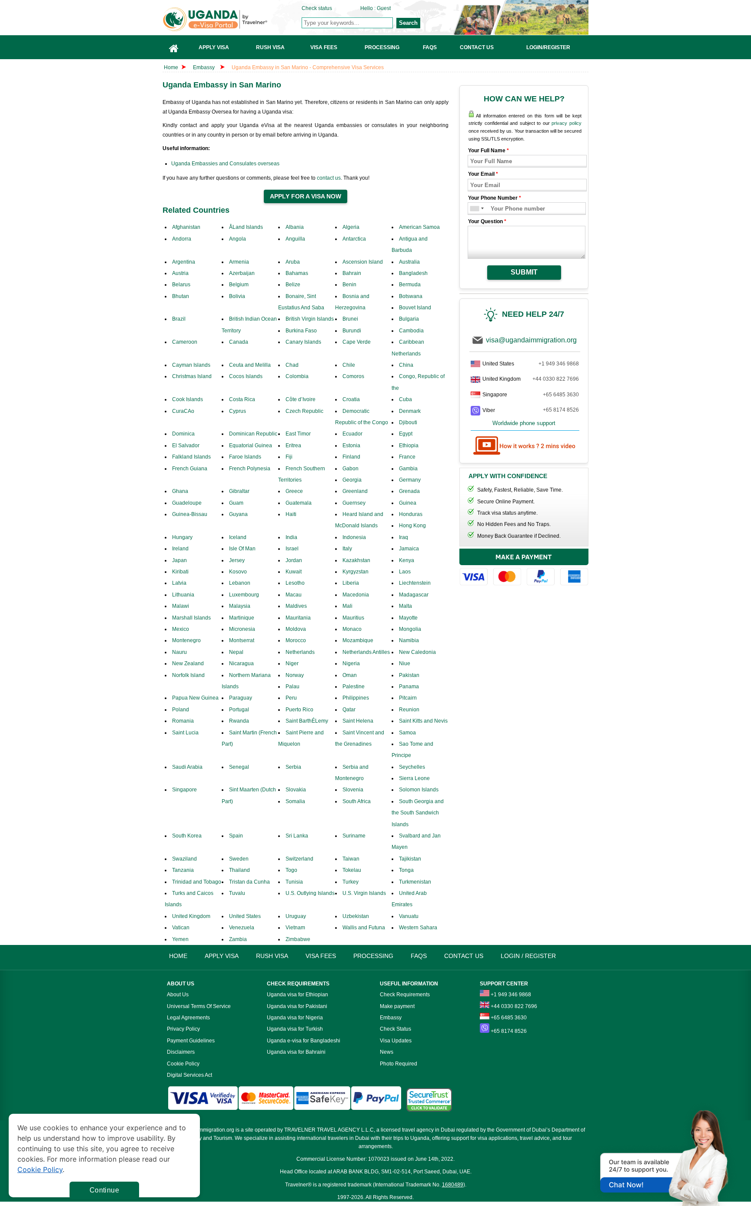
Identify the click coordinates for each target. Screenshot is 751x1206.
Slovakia (296, 790)
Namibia (409, 640)
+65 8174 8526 (561, 410)
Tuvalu (237, 893)
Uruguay (296, 916)
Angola (237, 239)
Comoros (353, 376)
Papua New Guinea (195, 698)
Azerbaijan (242, 273)
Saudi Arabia (187, 767)
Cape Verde (356, 342)
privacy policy (567, 123)
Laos (405, 572)
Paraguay (240, 698)
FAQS (419, 955)
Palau (292, 686)
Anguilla (295, 239)
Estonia (351, 445)
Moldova (296, 629)
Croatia (351, 399)
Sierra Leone (414, 778)
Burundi (351, 331)
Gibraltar (239, 491)
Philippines (355, 698)
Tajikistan (410, 859)
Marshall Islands (191, 618)
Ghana (180, 491)
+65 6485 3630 (561, 395)
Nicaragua (241, 663)
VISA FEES (321, 955)
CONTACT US (463, 955)
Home (171, 67)
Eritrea (293, 445)
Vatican (180, 928)
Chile (348, 365)
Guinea (407, 503)
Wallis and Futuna (363, 928)
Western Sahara (418, 928)
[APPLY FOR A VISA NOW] (305, 197)
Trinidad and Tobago (196, 882)
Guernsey (354, 503)
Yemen (180, 939)
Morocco (296, 640)
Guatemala (299, 503)
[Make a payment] (523, 568)
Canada (238, 342)
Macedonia (355, 595)
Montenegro (186, 640)
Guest (384, 8)
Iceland (237, 537)
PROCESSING (373, 955)
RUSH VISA (272, 955)
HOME (178, 955)
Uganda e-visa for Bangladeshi (303, 1041)
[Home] (174, 47)
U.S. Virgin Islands (364, 893)
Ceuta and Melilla (250, 365)
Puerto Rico (299, 710)
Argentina (183, 262)
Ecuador (352, 434)
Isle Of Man (242, 549)
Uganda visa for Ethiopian (297, 995)
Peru (291, 698)
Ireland (180, 549)
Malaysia (239, 606)
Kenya (406, 560)
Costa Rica (242, 399)
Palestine (353, 686)
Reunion (409, 710)
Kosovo (238, 572)
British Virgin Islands (310, 319)
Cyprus (237, 411)
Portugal (239, 710)
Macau (294, 595)
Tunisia (294, 882)
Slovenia (352, 790)
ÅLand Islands (246, 227)
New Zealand (188, 663)
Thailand (239, 870)
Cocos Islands (246, 376)
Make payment (397, 1006)
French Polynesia (249, 469)
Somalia (295, 801)
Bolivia (237, 296)
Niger (292, 663)
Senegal (239, 767)
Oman (349, 675)
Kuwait (294, 572)
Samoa (407, 733)
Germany (410, 480)
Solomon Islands (419, 790)
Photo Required (398, 1064)
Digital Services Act (189, 1075)
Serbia (293, 767)
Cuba (405, 399)
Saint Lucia (185, 733)
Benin (349, 284)
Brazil (179, 319)
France (407, 457)
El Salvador (185, 445)
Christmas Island (192, 376)
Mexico (180, 629)
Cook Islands (187, 399)
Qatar (349, 710)
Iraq (403, 537)
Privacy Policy (183, 1029)
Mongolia (410, 629)
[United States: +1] (474, 208)
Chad (292, 365)
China (406, 365)
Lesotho (295, 583)
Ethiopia (409, 445)
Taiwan (350, 859)
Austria (180, 273)
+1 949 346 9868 (558, 364)
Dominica (183, 434)
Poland (180, 710)
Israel (292, 549)
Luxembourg (244, 595)
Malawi (180, 606)
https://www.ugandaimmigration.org (232, 19)
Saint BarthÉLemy (307, 721)
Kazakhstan (356, 560)
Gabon (350, 469)
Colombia (297, 376)
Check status (317, 8)
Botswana (410, 296)
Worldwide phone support (523, 423)
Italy (347, 549)
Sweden (239, 859)
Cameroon (184, 342)
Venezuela (241, 928)
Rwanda (239, 721)
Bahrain (351, 273)
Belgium (239, 284)
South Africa (356, 801)
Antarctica (354, 239)
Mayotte (408, 618)
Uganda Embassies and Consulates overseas (225, 164)
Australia (409, 262)
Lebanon (239, 583)
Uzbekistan (355, 916)
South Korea (187, 836)
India (291, 537)
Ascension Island (362, 262)
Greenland (355, 491)
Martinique (241, 618)
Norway (295, 675)
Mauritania (298, 618)
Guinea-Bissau (189, 514)
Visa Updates (396, 1041)
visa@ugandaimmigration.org (531, 340)
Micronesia (242, 629)
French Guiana (189, 469)
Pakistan (409, 675)
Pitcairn (408, 698)
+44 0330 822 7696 (555, 379)
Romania (183, 721)
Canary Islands (303, 342)
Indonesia (354, 537)
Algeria (350, 227)
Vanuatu (409, 916)
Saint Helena (357, 721)
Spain (236, 836)
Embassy (204, 67)
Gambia (408, 469)
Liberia (350, 583)
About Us (178, 995)
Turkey (350, 882)
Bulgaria (409, 319)
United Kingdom (191, 916)
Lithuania (183, 595)
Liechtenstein (415, 583)
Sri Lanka (297, 836)
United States (245, 916)
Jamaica (409, 549)
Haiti (291, 514)
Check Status (395, 1029)
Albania (295, 227)
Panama (409, 686)
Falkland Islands (191, 457)
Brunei (350, 319)
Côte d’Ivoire (301, 399)
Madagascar (414, 595)
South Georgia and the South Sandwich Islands (418, 812)
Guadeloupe (187, 503)
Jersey (237, 560)
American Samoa (419, 227)
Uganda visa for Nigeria (295, 1018)
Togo (291, 870)
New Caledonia (417, 652)
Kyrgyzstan (355, 572)
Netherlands (300, 652)
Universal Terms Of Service (199, 1006)
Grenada (409, 491)
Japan (179, 560)
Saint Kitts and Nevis (423, 721)
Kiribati (180, 572)
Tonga (406, 870)
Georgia (352, 480)
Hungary (182, 537)
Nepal (236, 652)
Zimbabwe (298, 939)
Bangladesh (413, 273)
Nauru (179, 652)
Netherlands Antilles (366, 652)
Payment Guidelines (191, 1041)
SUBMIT (524, 272)
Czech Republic (304, 411)
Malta (405, 606)
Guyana (238, 514)
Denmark (410, 411)
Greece (294, 491)
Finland (351, 457)
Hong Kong (412, 526)
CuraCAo (183, 411)
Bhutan (180, 296)
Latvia (179, 583)
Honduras (410, 514)
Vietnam (295, 928)
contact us (329, 178)
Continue (104, 1190)
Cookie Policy (183, 1064)
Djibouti (408, 422)
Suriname (354, 836)
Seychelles (412, 767)
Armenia (239, 262)
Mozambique (357, 640)
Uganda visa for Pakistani (297, 1006)
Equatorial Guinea (250, 445)
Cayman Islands (191, 365)
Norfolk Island (188, 675)
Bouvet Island (415, 308)
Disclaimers (181, 1052)
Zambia (238, 939)
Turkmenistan (415, 882)
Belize (293, 284)
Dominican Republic (253, 434)
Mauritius (353, 618)
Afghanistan (186, 227)
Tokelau (351, 870)
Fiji (289, 457)
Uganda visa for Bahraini (296, 1052)
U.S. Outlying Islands (310, 893)
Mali (347, 606)
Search (408, 23)
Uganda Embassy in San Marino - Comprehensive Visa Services (308, 67)
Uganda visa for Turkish (295, 1029)
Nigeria (351, 663)
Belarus (181, 284)
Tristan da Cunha (249, 882)
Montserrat (241, 640)
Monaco (352, 629)
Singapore (184, 790)
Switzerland (299, 859)
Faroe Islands (245, 457)
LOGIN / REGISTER (528, 955)
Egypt (405, 434)
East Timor (298, 434)
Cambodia (411, 331)
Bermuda (410, 284)
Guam (236, 503)
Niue (404, 663)
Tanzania (183, 870)
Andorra (181, 239)
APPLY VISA (222, 955)
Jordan (294, 560)
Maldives (296, 606)
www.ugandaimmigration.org (200, 1130)
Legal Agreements (188, 1018)
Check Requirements (405, 995)
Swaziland (184, 859)
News (386, 1052)
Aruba (293, 262)
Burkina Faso (301, 331)
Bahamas (297, 273)
